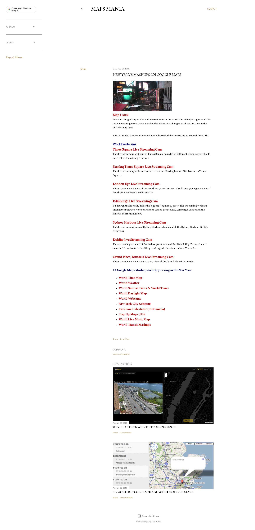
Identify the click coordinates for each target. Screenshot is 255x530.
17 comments (125, 432)
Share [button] (83, 69)
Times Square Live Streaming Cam (137, 149)
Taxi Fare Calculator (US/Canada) (142, 309)
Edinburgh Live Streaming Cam (135, 201)
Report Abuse (14, 57)
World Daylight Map (133, 293)
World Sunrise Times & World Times (144, 288)
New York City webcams (135, 303)
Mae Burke (156, 521)
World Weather (129, 283)
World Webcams (130, 298)
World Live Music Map (134, 319)
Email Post (124, 339)
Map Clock (120, 115)
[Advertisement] (148, 39)
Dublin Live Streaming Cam (132, 240)
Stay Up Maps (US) (132, 314)
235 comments (126, 497)
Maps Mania (108, 8)
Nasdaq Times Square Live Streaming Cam (143, 167)
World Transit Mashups (135, 324)
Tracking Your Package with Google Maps (153, 492)
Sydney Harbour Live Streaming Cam (139, 222)
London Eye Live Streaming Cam (136, 184)
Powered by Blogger (151, 516)
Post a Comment (121, 354)
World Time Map (130, 277)
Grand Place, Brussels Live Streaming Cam (143, 257)
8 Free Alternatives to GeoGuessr (144, 427)
